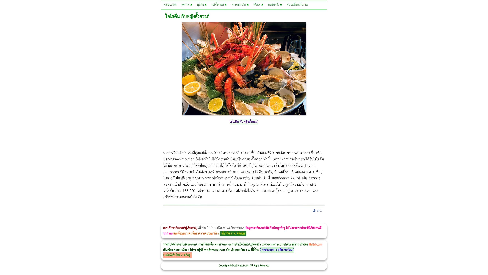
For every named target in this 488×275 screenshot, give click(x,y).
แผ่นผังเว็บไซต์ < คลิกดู (177, 255)
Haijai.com (170, 4)
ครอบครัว (274, 4)
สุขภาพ (185, 4)
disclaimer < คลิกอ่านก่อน (277, 250)
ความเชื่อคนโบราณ (297, 4)
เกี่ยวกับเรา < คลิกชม (233, 233)
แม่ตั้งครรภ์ (218, 4)
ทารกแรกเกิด (239, 4)
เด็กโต (257, 4)
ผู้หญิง (201, 4)
